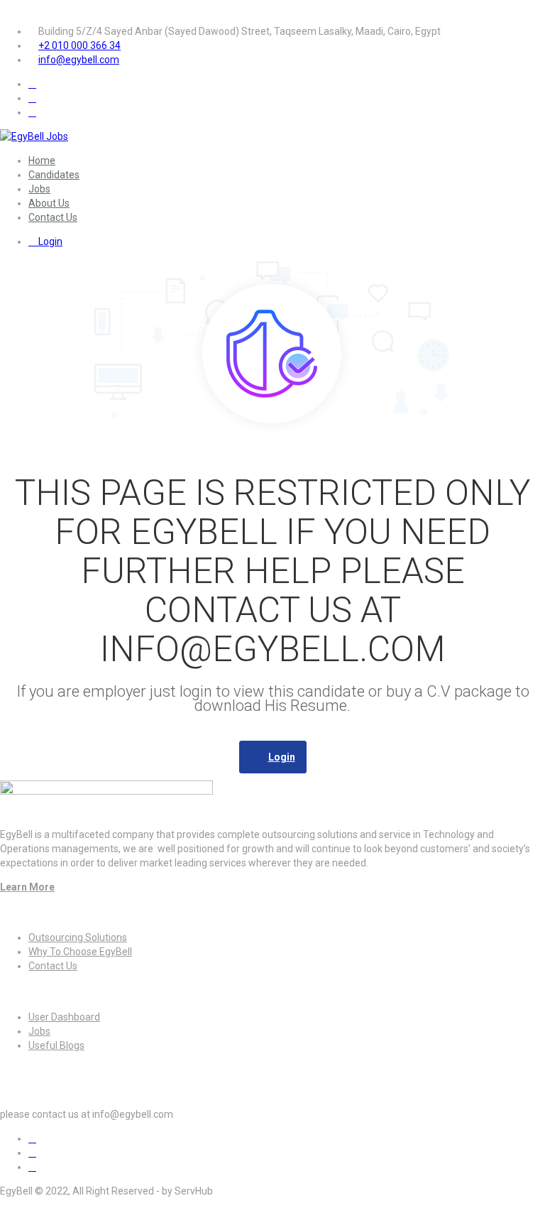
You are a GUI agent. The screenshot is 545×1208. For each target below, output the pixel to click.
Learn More (27, 887)
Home (41, 160)
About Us (49, 203)
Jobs (39, 189)
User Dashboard (64, 1017)
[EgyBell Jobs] (34, 136)
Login (49, 241)
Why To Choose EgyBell (80, 951)
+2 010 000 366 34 (79, 45)
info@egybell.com (78, 59)
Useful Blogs (56, 1045)
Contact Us (52, 217)
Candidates (53, 174)
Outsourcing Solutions (77, 937)
